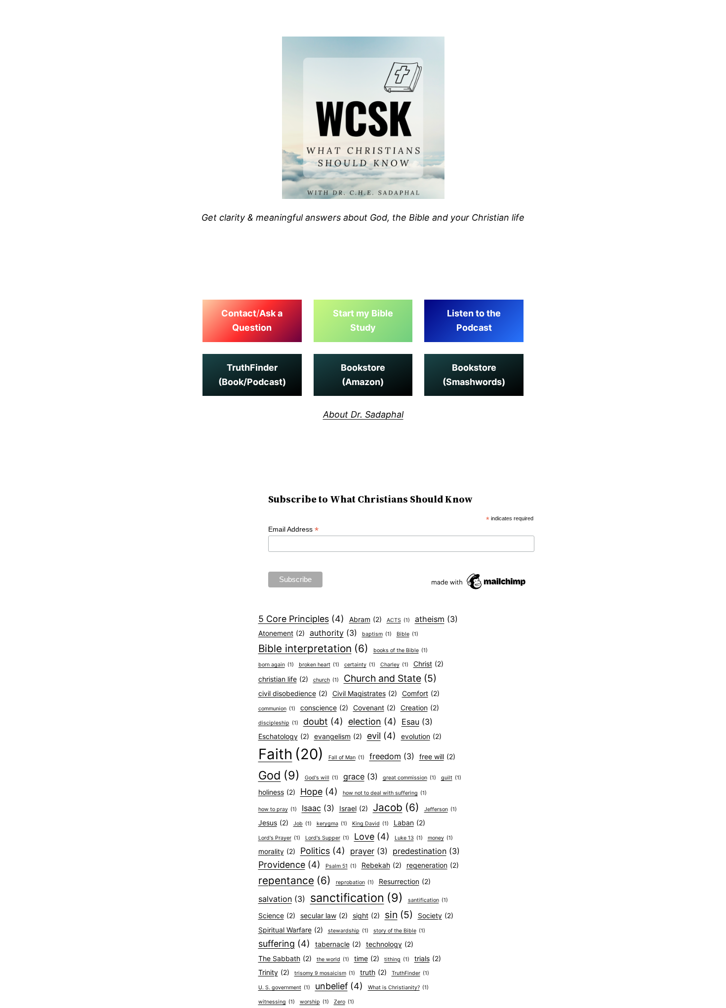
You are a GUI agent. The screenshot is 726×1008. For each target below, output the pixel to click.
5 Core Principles (301, 619)
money (440, 838)
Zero (344, 1002)
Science (276, 915)
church (326, 680)
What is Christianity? (398, 987)
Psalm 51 (341, 866)
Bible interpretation (313, 648)
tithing (396, 959)
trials (427, 958)
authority (333, 633)
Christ (428, 663)
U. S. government (284, 987)
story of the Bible (399, 931)
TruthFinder (410, 973)
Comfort (421, 693)
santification (428, 900)
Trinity (273, 972)
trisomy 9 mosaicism (324, 973)
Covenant (374, 707)
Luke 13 (409, 838)
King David (370, 823)
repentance (294, 880)
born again (276, 664)
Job (302, 823)
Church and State (390, 678)
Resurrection (405, 881)
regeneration (432, 865)
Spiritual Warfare (290, 930)
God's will (321, 778)
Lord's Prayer (279, 838)
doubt (323, 721)
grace (360, 776)
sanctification (356, 898)
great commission (409, 778)
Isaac (318, 808)
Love (372, 836)
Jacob (396, 807)
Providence (289, 864)
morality (276, 851)
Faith (290, 754)
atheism (436, 619)
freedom (391, 756)
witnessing (276, 1002)
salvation (281, 899)
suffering (284, 943)
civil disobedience (292, 693)
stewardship (348, 931)
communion (276, 708)
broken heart (319, 664)
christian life (283, 679)
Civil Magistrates (364, 693)
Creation (420, 707)
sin (399, 915)
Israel (353, 808)
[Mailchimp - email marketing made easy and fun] (479, 589)
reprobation (355, 882)
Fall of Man (346, 757)
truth (373, 972)
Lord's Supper (327, 838)
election (372, 721)
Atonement (281, 633)
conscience (324, 707)
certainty (359, 664)
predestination (426, 851)
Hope (319, 791)
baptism (377, 634)
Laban (409, 822)
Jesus (273, 822)
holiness (276, 792)
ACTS (398, 620)
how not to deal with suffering (385, 793)
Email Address (293, 529)
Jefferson (440, 809)
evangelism (338, 736)
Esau (417, 722)
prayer (369, 851)
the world (333, 959)
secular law (324, 915)
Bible (407, 634)
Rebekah (382, 865)
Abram (365, 619)
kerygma (332, 823)
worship (314, 1002)
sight (366, 915)
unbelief (339, 986)
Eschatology (283, 736)
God (279, 775)
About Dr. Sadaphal (363, 414)
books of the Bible (400, 650)
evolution (421, 736)
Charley (394, 664)
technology (389, 944)
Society (435, 915)
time (366, 958)
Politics (322, 851)
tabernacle (338, 944)
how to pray (277, 809)
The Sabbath (285, 958)
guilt (451, 778)
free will (437, 756)
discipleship (278, 723)
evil (381, 736)
